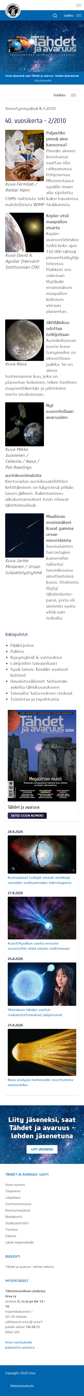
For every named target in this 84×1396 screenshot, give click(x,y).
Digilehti (12, 1256)
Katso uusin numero (27, 815)
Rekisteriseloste (22, 1385)
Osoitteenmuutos (18, 1203)
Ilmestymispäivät (17, 1210)
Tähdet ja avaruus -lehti (26, 1174)
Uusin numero (15, 1184)
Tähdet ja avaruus (24, 807)
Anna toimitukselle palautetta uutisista (19, 1345)
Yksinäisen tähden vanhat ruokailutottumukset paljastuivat (35, 1012)
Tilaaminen (13, 1191)
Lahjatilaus (13, 1197)
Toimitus (11, 1229)
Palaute (10, 1235)
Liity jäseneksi (42, 1149)
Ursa (32, 1372)
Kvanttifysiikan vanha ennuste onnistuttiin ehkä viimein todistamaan (39, 946)
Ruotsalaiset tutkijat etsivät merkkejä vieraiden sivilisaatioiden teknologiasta (39, 880)
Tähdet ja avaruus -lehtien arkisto (29, 1266)
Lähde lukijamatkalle (19, 1242)
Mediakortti (13, 1216)
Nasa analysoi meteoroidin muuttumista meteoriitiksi (40, 1082)
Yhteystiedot (16, 1280)
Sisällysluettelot (17, 1223)
